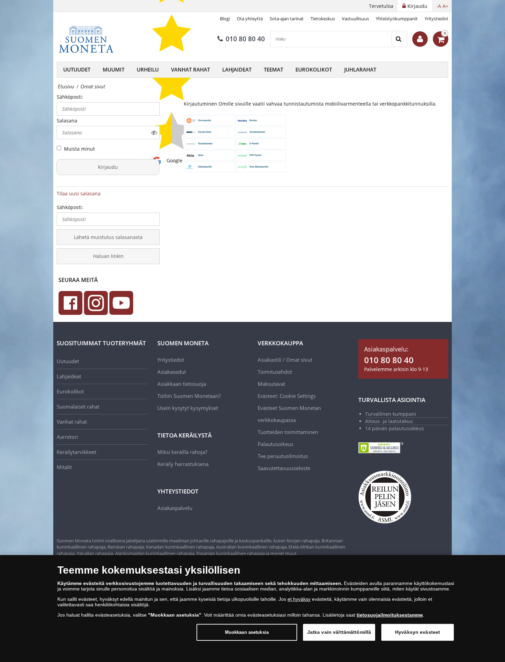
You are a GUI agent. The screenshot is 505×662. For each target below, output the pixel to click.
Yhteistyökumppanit (397, 18)
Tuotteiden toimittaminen (288, 431)
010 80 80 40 (245, 38)
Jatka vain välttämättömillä (339, 632)
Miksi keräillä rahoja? (182, 451)
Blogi (225, 18)
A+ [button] (445, 6)
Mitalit (64, 467)
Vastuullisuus (355, 18)
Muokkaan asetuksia (247, 632)
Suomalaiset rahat (78, 406)
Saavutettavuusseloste (284, 468)
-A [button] (438, 6)
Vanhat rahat (190, 69)
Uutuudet (76, 69)
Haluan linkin (108, 256)
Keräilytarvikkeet (76, 451)
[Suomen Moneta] (91, 39)
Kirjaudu (108, 167)
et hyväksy (299, 599)
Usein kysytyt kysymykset (187, 407)
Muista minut (79, 148)
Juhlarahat (360, 69)
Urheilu (148, 69)
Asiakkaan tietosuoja (181, 383)
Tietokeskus (323, 18)
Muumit (113, 69)
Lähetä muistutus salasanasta (108, 237)
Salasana (67, 120)
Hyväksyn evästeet (417, 632)
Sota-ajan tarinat (287, 18)
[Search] (399, 39)
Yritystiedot (436, 18)
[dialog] (252, 608)
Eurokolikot (313, 69)
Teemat (273, 69)
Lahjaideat (236, 69)
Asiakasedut (171, 371)
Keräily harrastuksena (183, 463)
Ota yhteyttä (250, 18)
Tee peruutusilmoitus (283, 456)
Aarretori (67, 436)
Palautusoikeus (275, 444)
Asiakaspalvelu (174, 507)
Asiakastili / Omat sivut (285, 359)
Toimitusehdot (275, 371)
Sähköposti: (70, 97)
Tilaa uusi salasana (79, 193)
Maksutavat (271, 383)
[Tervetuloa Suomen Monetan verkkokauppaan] (420, 39)
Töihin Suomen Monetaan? (189, 395)
